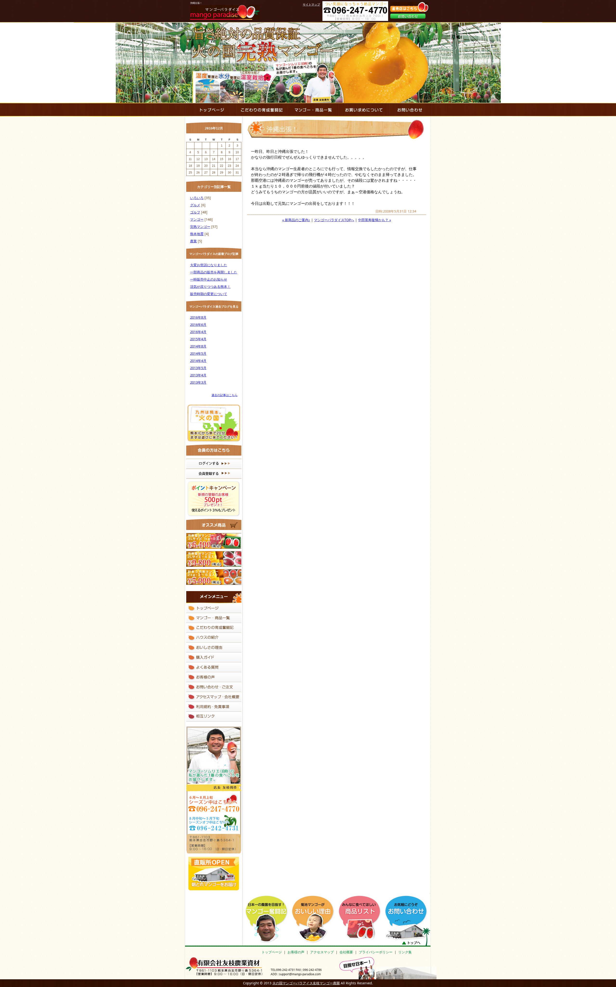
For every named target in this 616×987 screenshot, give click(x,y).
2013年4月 (198, 375)
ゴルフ (195, 212)
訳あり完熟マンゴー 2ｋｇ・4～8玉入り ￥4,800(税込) (213, 577)
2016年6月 (198, 324)
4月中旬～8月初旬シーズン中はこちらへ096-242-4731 (213, 802)
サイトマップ (311, 4)
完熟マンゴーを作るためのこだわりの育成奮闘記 (261, 109)
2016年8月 (198, 317)
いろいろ (197, 197)
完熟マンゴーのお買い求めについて (363, 109)
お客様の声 (296, 952)
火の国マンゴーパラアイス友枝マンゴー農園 (306, 983)
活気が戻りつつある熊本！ (210, 286)
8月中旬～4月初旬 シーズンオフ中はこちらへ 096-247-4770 (213, 823)
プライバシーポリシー (375, 952)
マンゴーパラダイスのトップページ (210, 109)
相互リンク (213, 717)
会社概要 (346, 952)
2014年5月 (198, 353)
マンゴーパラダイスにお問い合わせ (410, 109)
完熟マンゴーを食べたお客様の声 (213, 677)
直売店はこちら (409, 7)
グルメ (195, 205)
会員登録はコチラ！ (213, 473)
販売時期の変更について (208, 293)
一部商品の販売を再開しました (213, 272)
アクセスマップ (322, 952)
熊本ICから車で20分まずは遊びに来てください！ (213, 423)
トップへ (411, 943)
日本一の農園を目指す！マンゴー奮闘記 (268, 919)
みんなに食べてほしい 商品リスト (361, 918)
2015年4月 (198, 339)
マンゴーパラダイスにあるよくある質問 (213, 667)
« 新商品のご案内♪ (296, 220)
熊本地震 (197, 234)
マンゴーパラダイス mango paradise (225, 12)
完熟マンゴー (200, 226)
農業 (193, 241)
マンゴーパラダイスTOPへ (334, 220)
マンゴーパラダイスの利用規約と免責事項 (213, 707)
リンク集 (405, 952)
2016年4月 (198, 331)
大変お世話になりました (208, 265)
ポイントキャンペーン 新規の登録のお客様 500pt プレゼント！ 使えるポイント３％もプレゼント (213, 498)
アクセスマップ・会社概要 (213, 697)
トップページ (272, 952)
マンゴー (197, 219)
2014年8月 (198, 346)
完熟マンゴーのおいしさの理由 (213, 647)
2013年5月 (198, 368)
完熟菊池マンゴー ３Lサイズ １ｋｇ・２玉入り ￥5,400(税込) (213, 541)
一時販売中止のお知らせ (208, 279)
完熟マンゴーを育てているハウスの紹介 (213, 638)
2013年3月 (198, 382)
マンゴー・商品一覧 (312, 109)
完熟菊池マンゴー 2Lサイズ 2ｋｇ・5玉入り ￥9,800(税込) (213, 559)
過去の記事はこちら (224, 395)
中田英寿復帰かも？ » (374, 220)
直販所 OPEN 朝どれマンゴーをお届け (213, 873)
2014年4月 (198, 360)
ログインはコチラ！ (213, 464)
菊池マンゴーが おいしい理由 (314, 919)
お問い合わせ (408, 16)
